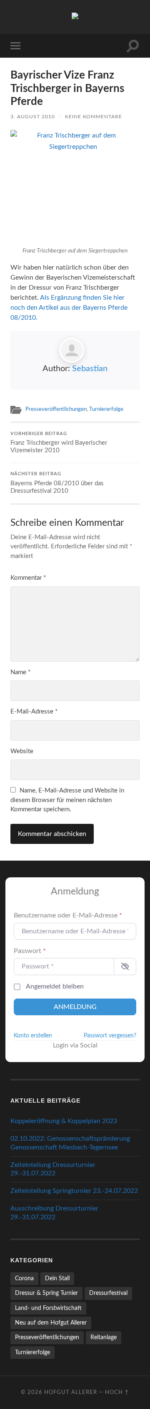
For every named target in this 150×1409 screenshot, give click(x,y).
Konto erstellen (33, 1036)
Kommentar (28, 578)
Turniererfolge (106, 409)
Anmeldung (75, 1007)
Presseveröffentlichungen (56, 409)
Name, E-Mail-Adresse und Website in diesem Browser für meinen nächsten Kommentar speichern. (67, 800)
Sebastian (90, 368)
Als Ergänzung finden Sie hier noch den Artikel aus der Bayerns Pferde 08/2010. (69, 307)
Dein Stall (57, 1278)
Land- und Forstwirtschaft (48, 1308)
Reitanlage (103, 1337)
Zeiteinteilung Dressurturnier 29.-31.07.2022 (52, 1169)
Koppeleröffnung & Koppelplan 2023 (63, 1121)
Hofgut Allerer (70, 1392)
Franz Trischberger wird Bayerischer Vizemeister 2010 (58, 443)
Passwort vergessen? (110, 1036)
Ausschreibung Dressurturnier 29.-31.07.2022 (54, 1212)
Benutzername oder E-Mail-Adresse (68, 915)
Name (20, 672)
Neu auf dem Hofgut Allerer (51, 1323)
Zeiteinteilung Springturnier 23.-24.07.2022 (74, 1190)
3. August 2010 (32, 116)
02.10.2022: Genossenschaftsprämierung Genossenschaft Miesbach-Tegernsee (70, 1143)
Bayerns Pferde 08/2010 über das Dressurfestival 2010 (57, 483)
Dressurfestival (108, 1293)
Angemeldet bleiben (55, 986)
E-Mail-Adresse (34, 711)
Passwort (30, 951)
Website (21, 751)
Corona (24, 1278)
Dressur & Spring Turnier (46, 1293)
